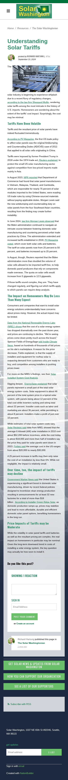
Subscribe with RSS (20, 704)
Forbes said (20, 446)
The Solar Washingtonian (45, 28)
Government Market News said (22, 479)
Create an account (25, 623)
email (21, 766)
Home (10, 28)
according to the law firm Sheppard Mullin (28, 102)
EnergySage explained (36, 384)
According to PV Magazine (20, 139)
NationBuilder (27, 773)
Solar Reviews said (16, 427)
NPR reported (30, 177)
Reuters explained (48, 160)
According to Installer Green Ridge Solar (35, 502)
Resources (23, 28)
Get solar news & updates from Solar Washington (34, 665)
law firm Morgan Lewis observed (38, 221)
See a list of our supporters (34, 686)
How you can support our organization (34, 676)
